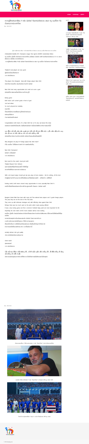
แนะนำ (67, 20)
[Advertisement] (34, 39)
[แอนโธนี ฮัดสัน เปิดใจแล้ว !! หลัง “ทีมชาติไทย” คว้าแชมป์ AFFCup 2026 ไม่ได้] (34, 360)
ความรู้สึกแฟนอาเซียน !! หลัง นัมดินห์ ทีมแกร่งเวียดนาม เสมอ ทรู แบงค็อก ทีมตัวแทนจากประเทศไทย (33, 22)
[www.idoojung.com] (10, 431)
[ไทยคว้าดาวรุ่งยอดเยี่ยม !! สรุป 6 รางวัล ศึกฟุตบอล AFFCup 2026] (34, 397)
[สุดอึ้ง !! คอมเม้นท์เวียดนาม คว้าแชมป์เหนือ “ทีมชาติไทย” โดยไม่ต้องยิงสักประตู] (75, 58)
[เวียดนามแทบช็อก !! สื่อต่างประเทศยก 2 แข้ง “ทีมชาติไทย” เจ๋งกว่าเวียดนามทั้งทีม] (34, 324)
